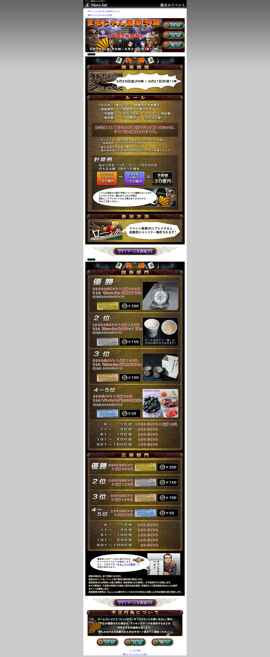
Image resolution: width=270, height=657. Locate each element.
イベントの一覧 (99, 11)
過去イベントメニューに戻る (100, 15)
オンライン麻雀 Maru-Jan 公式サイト (95, 1)
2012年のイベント (113, 11)
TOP (89, 11)
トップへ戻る (135, 650)
